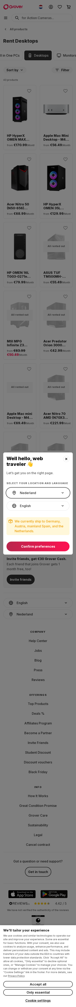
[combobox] (38, 493)
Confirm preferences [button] (38, 546)
